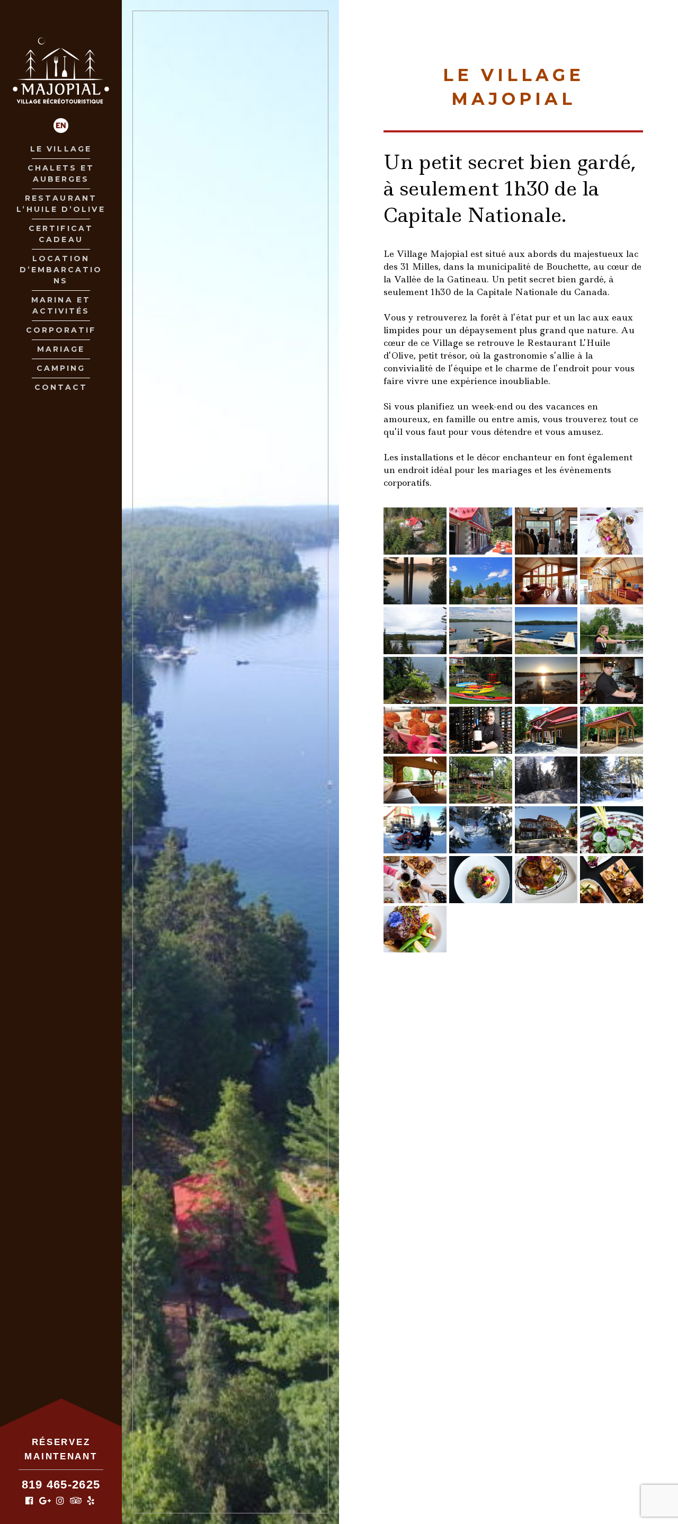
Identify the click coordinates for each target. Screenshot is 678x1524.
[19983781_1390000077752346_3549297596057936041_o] (415, 680)
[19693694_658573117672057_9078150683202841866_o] (611, 630)
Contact (61, 387)
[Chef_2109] (480, 730)
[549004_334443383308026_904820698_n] (546, 630)
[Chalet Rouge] (480, 780)
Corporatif (61, 330)
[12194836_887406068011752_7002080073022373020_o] (415, 531)
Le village (61, 149)
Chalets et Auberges (61, 173)
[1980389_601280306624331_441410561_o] (546, 680)
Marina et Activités (61, 305)
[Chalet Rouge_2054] (611, 580)
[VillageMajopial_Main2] (415, 580)
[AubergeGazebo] (611, 730)
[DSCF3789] (415, 929)
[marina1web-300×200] (480, 630)
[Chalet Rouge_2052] (415, 780)
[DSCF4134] (415, 879)
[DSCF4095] (611, 879)
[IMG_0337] (611, 780)
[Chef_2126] (611, 680)
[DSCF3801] (480, 879)
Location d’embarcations (61, 270)
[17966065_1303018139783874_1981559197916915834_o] (415, 730)
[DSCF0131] (480, 680)
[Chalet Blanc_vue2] (415, 630)
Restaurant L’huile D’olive (60, 203)
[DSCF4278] (611, 829)
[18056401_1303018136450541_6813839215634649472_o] (546, 531)
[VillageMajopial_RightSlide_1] (611, 531)
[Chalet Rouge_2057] (546, 580)
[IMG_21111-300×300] (480, 829)
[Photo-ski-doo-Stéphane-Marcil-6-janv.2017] (415, 829)
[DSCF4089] (546, 879)
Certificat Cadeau (61, 234)
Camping (61, 368)
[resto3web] (480, 580)
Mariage (61, 349)
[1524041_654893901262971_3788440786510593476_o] (480, 531)
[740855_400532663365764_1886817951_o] (546, 780)
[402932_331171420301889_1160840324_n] (546, 730)
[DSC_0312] (546, 829)
